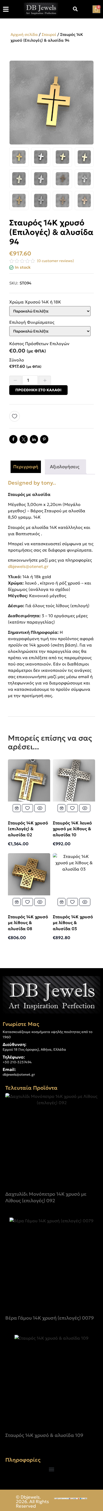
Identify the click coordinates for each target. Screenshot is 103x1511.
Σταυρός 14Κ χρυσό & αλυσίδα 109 (44, 1435)
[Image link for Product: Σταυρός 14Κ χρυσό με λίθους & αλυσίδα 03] (74, 874)
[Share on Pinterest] (44, 439)
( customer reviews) (55, 260)
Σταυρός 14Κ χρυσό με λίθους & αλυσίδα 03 (73, 922)
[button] (51, 1469)
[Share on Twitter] (24, 439)
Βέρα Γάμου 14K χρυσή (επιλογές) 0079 (49, 1318)
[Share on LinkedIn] (34, 439)
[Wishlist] (16, 416)
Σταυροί (49, 34)
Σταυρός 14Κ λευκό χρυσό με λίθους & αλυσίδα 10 (72, 828)
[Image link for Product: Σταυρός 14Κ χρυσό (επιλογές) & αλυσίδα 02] (29, 780)
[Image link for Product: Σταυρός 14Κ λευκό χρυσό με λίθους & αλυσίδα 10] (74, 780)
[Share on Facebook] (13, 439)
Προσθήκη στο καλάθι (38, 390)
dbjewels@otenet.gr (28, 566)
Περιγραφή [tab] (25, 467)
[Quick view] (39, 808)
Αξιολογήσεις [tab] (64, 467)
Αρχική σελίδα (24, 34)
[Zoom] (87, 67)
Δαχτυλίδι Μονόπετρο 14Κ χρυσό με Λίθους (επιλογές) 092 (45, 1197)
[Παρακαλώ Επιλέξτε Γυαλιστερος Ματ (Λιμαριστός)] (50, 331)
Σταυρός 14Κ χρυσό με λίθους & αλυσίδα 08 (28, 922)
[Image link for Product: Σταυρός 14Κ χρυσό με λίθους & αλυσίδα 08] (29, 874)
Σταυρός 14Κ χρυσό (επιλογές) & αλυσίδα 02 (28, 828)
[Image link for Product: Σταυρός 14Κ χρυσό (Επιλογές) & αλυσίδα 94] (51, 1139)
